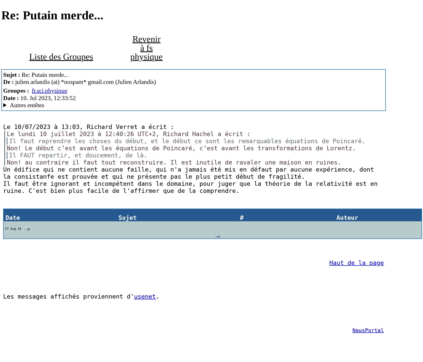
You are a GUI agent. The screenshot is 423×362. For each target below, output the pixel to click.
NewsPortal (368, 330)
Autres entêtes (27, 105)
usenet (145, 296)
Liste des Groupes (61, 57)
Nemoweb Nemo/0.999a (76, 105)
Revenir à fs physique (146, 48)
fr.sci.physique (49, 90)
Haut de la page (356, 262)
